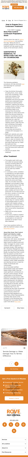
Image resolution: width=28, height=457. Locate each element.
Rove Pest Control (9, 228)
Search (8, 308)
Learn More (14, 4)
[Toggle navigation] (26, 8)
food (23, 84)
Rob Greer (18, 301)
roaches (18, 30)
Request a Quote (14, 398)
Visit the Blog (14, 369)
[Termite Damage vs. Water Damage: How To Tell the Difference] (14, 336)
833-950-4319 (18, 7)
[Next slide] (16, 364)
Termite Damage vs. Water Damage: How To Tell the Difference (13, 354)
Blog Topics (20, 308)
